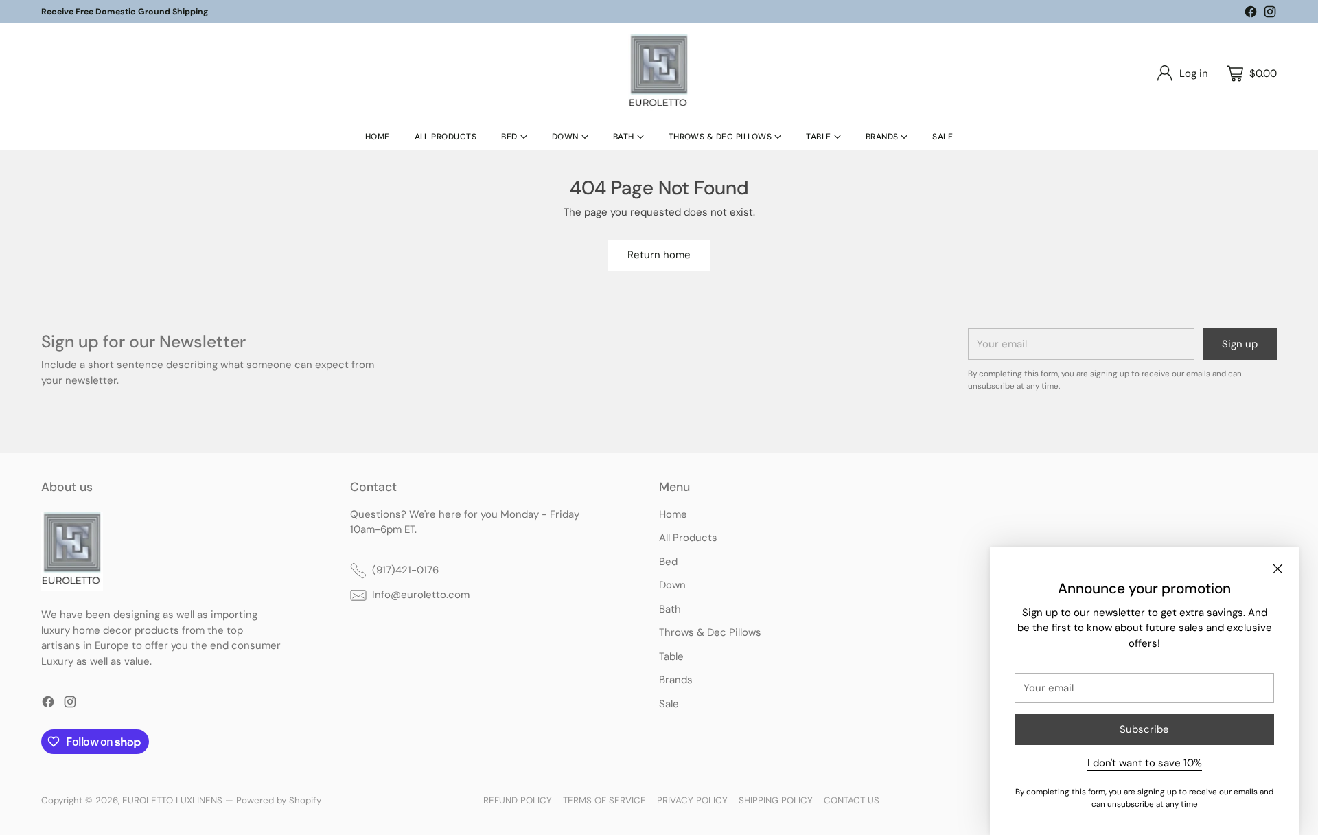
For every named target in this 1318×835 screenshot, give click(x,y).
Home (673, 514)
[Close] (1277, 569)
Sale (669, 704)
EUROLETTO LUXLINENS (172, 800)
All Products (688, 538)
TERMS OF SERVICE (604, 800)
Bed (668, 562)
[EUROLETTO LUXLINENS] (659, 73)
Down (672, 585)
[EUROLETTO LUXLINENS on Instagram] (1270, 14)
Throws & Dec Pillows (710, 632)
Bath (670, 609)
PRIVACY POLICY (692, 800)
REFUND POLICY (517, 800)
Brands (676, 680)
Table (671, 656)
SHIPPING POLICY (776, 800)
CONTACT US (851, 800)
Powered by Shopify (278, 800)
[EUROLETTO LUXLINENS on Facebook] (1251, 14)
